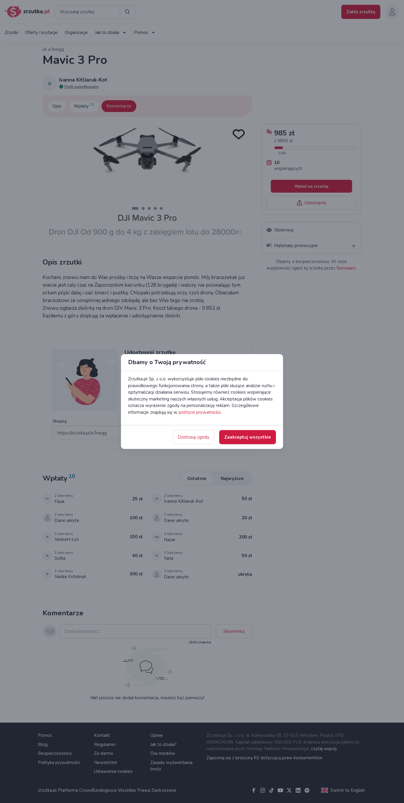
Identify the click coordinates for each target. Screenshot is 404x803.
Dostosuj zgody (193, 437)
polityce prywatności (200, 412)
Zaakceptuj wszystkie (247, 437)
